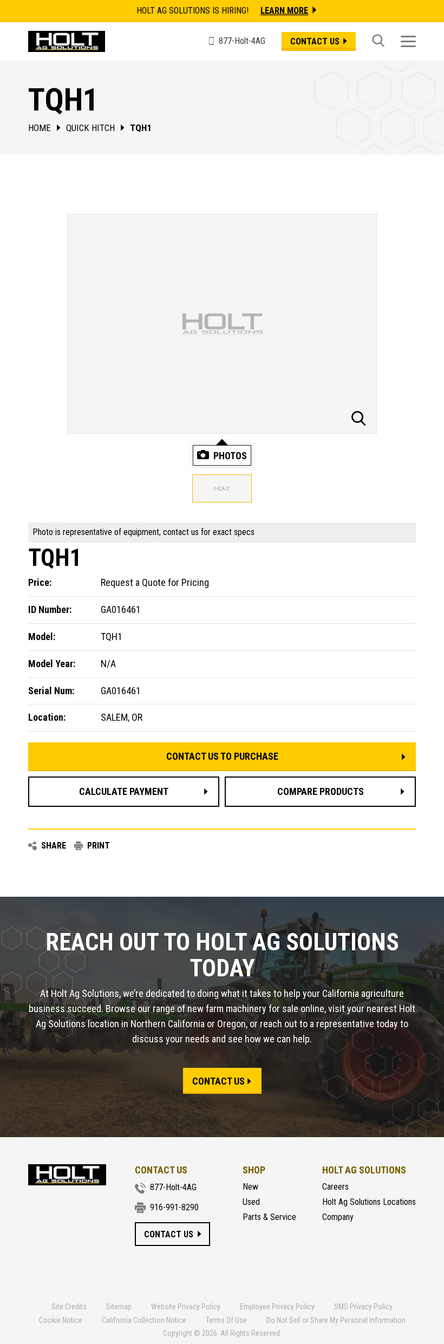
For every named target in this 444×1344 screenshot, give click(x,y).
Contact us (314, 41)
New (250, 1187)
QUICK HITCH (90, 127)
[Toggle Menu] (408, 41)
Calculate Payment (123, 791)
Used (251, 1202)
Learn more (284, 10)
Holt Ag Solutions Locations (369, 1202)
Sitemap (119, 1306)
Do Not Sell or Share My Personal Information (336, 1320)
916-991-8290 (174, 1207)
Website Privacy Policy (185, 1306)
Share (53, 845)
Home (39, 127)
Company (338, 1217)
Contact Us (218, 1081)
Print (98, 845)
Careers (335, 1187)
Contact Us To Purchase (222, 756)
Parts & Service (269, 1217)
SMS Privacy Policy (363, 1306)
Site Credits (69, 1306)
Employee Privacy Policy (277, 1306)
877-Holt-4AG (173, 1187)
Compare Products (320, 791)
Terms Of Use (226, 1320)
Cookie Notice (60, 1320)
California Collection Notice (144, 1320)
